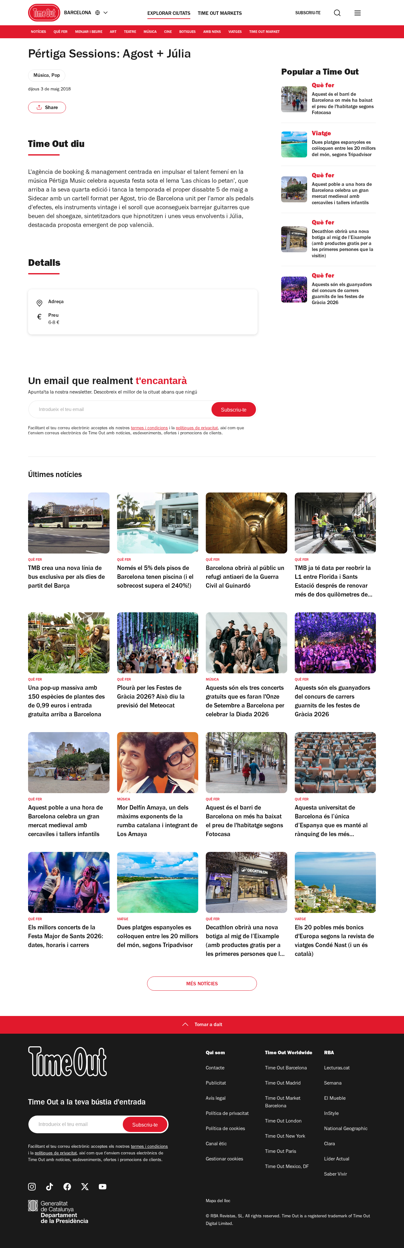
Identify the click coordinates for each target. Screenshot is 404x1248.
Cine (168, 32)
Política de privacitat (227, 1113)
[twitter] (85, 1186)
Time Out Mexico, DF (287, 1167)
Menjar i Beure (88, 32)
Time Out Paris (280, 1151)
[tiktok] (49, 1186)
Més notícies (202, 984)
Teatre (130, 32)
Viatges (235, 32)
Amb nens (212, 32)
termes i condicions (149, 428)
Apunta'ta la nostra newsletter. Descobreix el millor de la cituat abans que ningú (112, 392)
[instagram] (32, 1186)
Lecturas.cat (337, 1068)
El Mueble (335, 1098)
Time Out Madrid (283, 1083)
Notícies (38, 32)
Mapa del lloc (218, 1201)
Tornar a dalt (208, 1025)
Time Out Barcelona (286, 1068)
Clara (329, 1144)
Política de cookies (225, 1129)
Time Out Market (264, 32)
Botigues (187, 32)
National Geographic (345, 1129)
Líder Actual (336, 1159)
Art (113, 32)
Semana (333, 1083)
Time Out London (283, 1121)
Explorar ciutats (168, 13)
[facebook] (67, 1186)
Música (150, 32)
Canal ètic (216, 1144)
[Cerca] (337, 13)
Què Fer (61, 32)
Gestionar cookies (224, 1159)
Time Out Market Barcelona (282, 1102)
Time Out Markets (220, 13)
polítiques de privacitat (197, 428)
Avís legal (216, 1098)
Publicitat (216, 1083)
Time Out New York (285, 1136)
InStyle (331, 1113)
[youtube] (102, 1186)
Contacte (215, 1068)
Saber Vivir (335, 1174)
